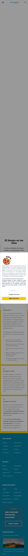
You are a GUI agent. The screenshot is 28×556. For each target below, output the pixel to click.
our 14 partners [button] (17, 265)
